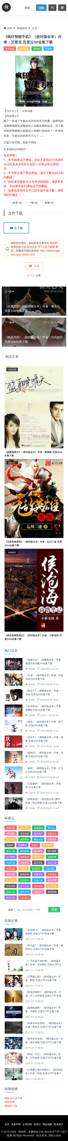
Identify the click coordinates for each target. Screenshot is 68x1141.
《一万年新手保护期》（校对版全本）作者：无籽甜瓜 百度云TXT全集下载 (43, 964)
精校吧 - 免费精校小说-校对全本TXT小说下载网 (35, 244)
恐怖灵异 (10, 874)
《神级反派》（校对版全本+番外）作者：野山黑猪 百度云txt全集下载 (43, 800)
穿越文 (35, 845)
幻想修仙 (24, 880)
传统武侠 (38, 891)
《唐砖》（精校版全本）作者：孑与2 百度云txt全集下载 (44, 769)
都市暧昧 (10, 833)
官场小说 (38, 880)
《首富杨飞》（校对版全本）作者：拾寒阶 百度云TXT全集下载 (44, 931)
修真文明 (24, 891)
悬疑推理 (36, 868)
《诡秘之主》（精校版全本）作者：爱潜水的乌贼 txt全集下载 (44, 661)
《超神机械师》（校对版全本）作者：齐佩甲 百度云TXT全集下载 (43, 1009)
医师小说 (10, 891)
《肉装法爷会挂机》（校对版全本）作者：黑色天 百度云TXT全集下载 (44, 1024)
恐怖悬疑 (24, 874)
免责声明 (16, 1124)
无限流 (23, 868)
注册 (41, 7)
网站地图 (47, 1124)
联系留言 (58, 1124)
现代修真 (52, 850)
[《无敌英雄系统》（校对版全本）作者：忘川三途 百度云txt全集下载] (34, 498)
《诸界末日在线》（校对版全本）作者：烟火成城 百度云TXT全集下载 (44, 1040)
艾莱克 (48, 48)
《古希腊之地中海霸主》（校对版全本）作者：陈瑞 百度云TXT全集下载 (44, 1073)
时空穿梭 (10, 868)
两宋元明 (10, 897)
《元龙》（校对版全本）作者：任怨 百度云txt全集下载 (44, 676)
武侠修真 (24, 862)
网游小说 (38, 839)
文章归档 (27, 1124)
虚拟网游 (24, 839)
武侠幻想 (10, 862)
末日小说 (52, 862)
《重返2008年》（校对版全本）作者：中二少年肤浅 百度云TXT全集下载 (43, 995)
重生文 (51, 827)
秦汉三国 (10, 850)
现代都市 (23, 48)
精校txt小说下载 (13, 1098)
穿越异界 (47, 845)
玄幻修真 (10, 856)
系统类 (36, 48)
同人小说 (24, 885)
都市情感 (24, 833)
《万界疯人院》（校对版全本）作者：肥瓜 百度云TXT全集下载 (43, 978)
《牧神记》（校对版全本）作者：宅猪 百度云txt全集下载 (44, 754)
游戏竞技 (38, 856)
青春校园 (38, 827)
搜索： (12, 909)
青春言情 (24, 827)
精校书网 (10, 1102)
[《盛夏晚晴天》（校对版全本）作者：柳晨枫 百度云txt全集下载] (34, 406)
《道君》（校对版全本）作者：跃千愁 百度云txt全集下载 (44, 723)
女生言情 (12, 369)
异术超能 (9, 48)
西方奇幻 (10, 839)
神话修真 (24, 850)
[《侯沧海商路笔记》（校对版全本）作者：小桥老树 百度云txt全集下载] (34, 590)
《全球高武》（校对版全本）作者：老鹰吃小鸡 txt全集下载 (44, 707)
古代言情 (38, 885)
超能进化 (52, 833)
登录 (27, 7)
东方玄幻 (24, 897)
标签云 (37, 1124)
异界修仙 (52, 874)
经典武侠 (52, 839)
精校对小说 (11, 1105)
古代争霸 (52, 885)
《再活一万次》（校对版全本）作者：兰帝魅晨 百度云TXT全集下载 (43, 1055)
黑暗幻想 (10, 827)
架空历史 (38, 862)
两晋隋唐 (52, 891)
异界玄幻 (38, 874)
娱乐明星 (52, 880)
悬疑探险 (50, 868)
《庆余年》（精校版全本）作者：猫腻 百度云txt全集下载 (44, 738)
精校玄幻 (12, 462)
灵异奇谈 (24, 856)
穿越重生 (22, 845)
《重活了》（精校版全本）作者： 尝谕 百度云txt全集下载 (43, 692)
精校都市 (22, 28)
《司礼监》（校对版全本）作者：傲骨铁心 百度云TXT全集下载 (44, 947)
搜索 (54, 909)
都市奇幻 (38, 833)
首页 (9, 28)
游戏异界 (52, 856)
